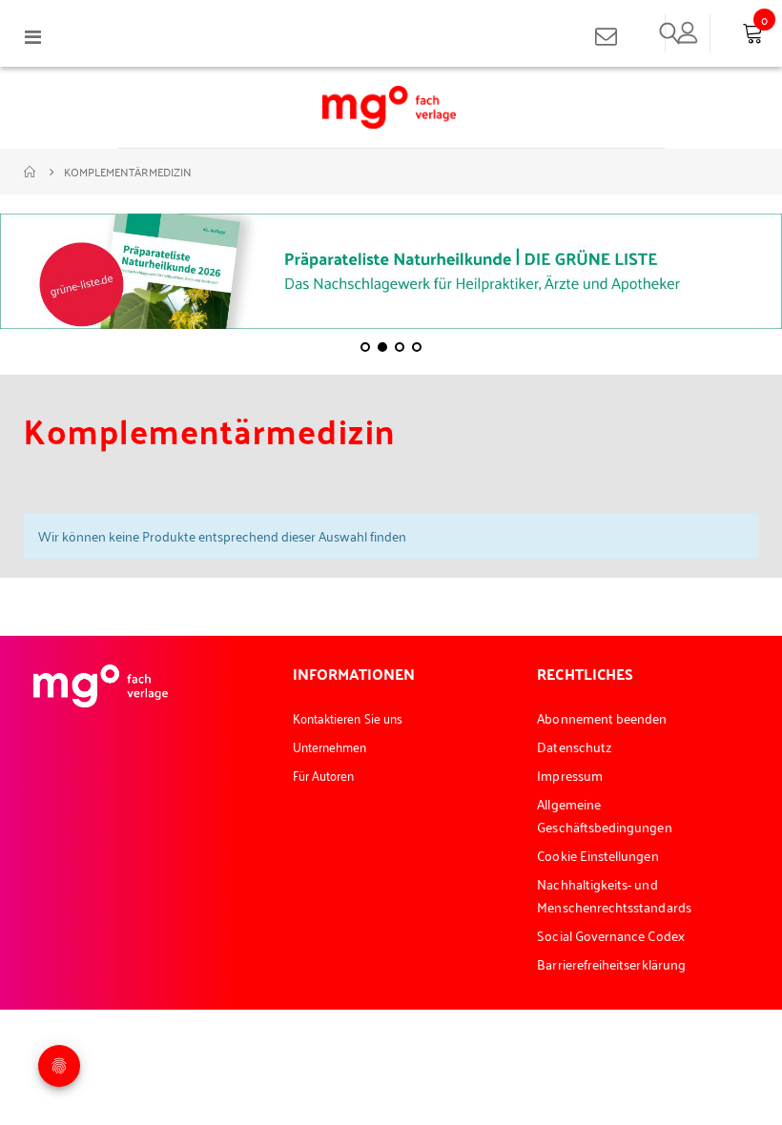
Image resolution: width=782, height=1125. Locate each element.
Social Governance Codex (611, 935)
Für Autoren (324, 775)
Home (30, 171)
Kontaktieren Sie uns (347, 717)
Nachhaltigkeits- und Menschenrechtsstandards (614, 894)
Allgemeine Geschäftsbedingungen (604, 814)
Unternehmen (330, 746)
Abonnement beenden (602, 717)
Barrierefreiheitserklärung (611, 963)
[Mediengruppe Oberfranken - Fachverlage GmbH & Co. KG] (389, 107)
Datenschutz (574, 746)
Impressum (570, 775)
